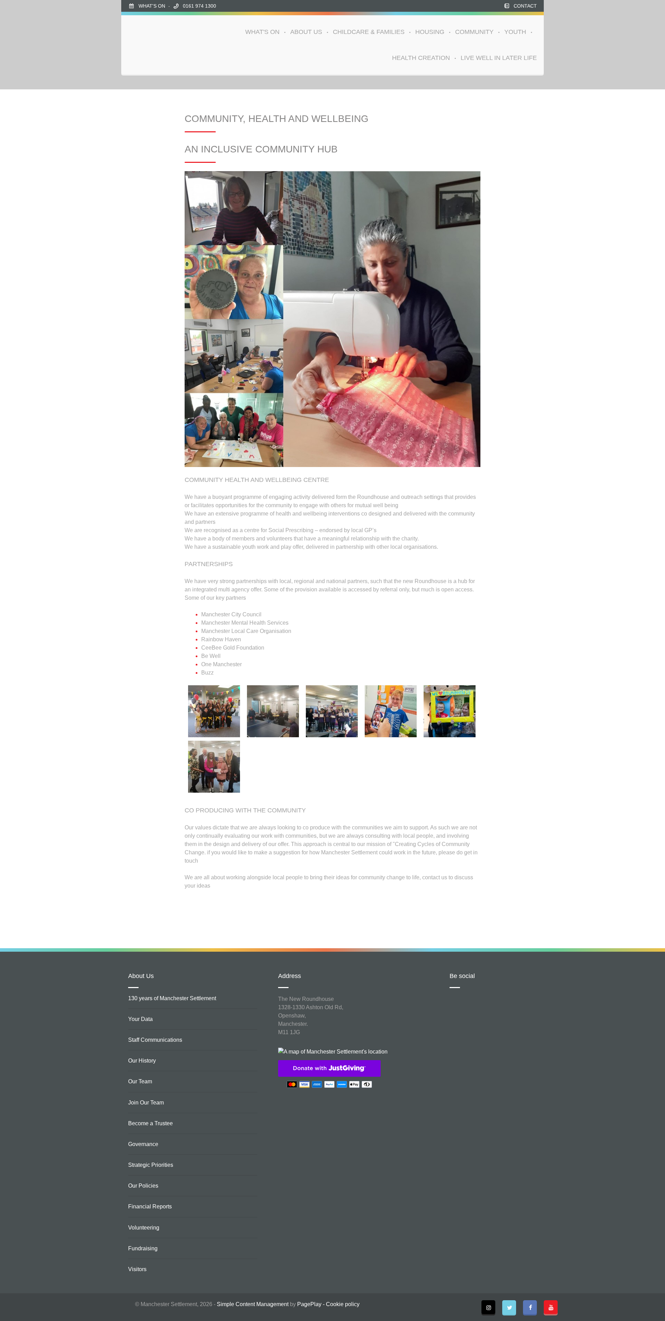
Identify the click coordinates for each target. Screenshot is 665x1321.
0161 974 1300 (199, 6)
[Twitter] (509, 1307)
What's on (152, 6)
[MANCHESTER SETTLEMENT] (154, 45)
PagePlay (309, 1304)
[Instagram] (488, 1307)
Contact (525, 6)
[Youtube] (551, 1307)
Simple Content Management (253, 1304)
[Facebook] (530, 1307)
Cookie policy (343, 1304)
